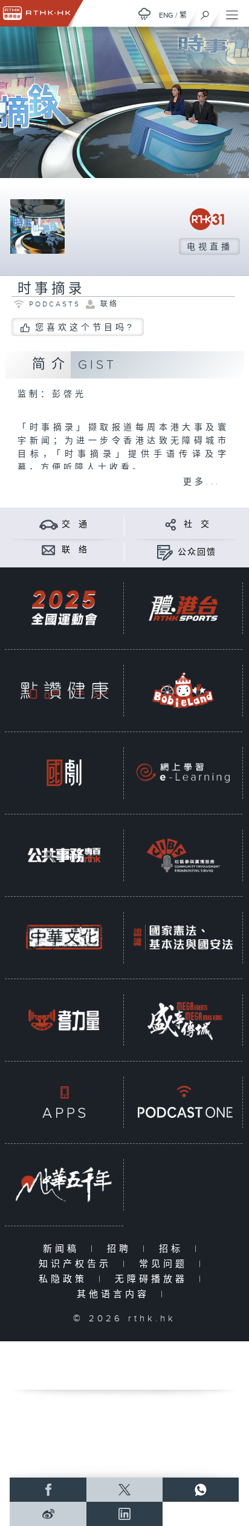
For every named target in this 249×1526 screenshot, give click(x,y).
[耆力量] (64, 1019)
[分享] (170, 524)
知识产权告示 (78, 1264)
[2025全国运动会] (64, 608)
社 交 (197, 524)
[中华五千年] (64, 1184)
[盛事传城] (183, 1019)
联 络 (75, 550)
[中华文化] (64, 937)
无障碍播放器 (154, 1279)
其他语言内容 (116, 1294)
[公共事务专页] (64, 855)
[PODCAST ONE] (183, 1102)
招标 (174, 1249)
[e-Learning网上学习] (183, 772)
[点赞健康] (64, 690)
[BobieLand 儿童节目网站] (183, 690)
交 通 (75, 524)
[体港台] (183, 608)
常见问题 (166, 1264)
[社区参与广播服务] (183, 855)
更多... (202, 482)
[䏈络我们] (48, 549)
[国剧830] (64, 772)
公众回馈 (197, 552)
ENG (166, 15)
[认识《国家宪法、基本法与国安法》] (183, 937)
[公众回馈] (164, 552)
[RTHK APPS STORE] (64, 1102)
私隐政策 (65, 1279)
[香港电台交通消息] (48, 524)
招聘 (122, 1249)
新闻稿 (64, 1249)
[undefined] (144, 13)
